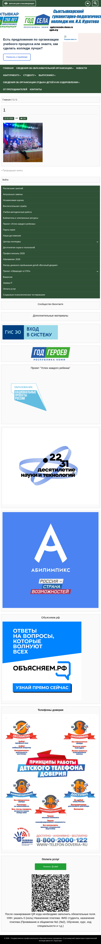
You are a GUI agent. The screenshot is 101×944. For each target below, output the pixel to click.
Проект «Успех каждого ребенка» (19, 224)
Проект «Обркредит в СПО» (16, 271)
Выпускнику (46, 75)
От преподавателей (15, 89)
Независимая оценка (13, 200)
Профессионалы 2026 (14, 253)
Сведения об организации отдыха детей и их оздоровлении (40, 82)
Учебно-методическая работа (17, 212)
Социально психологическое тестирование (24, 295)
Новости (81, 68)
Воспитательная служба (15, 206)
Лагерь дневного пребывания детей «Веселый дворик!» (30, 265)
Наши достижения (12, 236)
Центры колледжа (12, 241)
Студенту (28, 75)
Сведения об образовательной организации (44, 68)
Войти (5, 180)
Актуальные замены (13, 194)
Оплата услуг (9, 289)
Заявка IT (7, 283)
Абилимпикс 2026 (11, 259)
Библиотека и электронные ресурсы (20, 218)
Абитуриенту (11, 75)
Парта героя (9, 230)
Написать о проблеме (16, 57)
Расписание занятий (13, 188)
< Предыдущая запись (12, 170)
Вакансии (7, 277)
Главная (8, 68)
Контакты (36, 89)
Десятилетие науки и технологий (19, 247)
